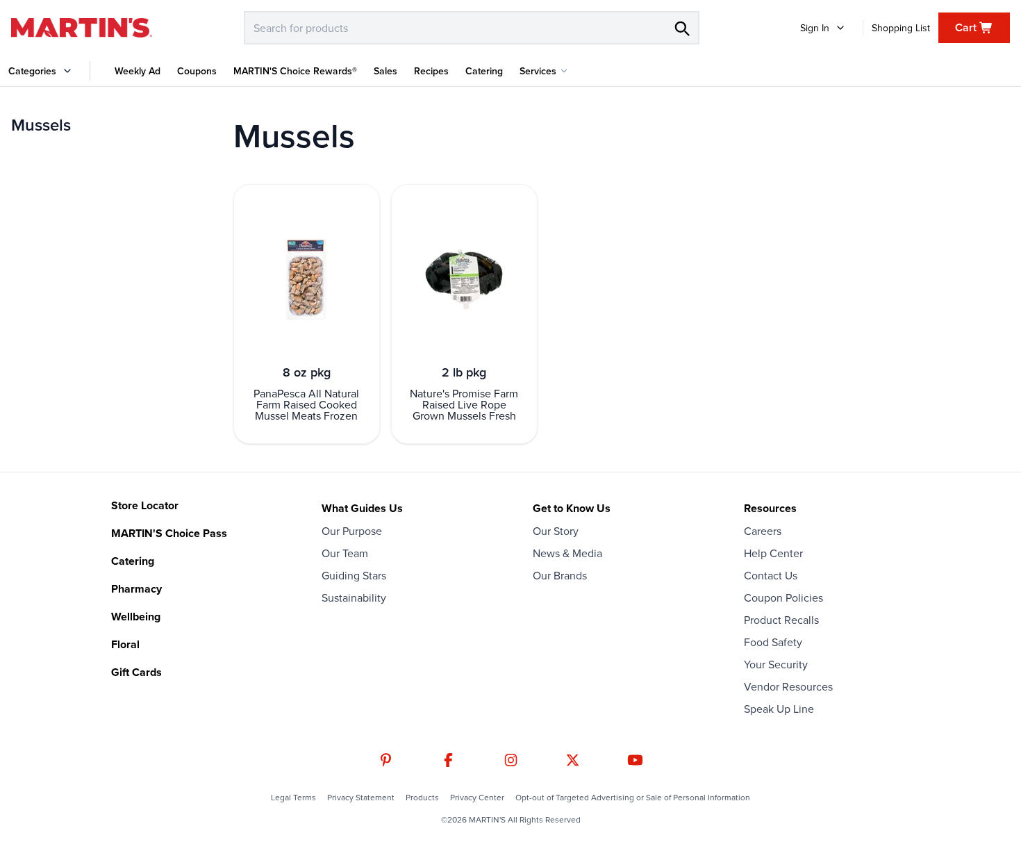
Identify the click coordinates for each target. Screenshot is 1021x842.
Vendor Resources (788, 686)
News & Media (567, 553)
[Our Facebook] (448, 760)
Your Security (776, 664)
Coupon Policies (783, 597)
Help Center (773, 553)
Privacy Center (477, 797)
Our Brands (560, 575)
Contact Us (770, 575)
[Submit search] (681, 28)
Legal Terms (293, 797)
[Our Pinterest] (386, 760)
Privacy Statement (361, 797)
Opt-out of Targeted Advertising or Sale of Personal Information (632, 797)
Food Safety (773, 642)
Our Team (345, 553)
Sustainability (354, 597)
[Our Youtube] (635, 760)
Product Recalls (781, 619)
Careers (762, 530)
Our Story (556, 530)
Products (422, 797)
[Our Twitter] (572, 760)
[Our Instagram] (511, 760)
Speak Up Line (779, 708)
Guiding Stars (354, 575)
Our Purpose (352, 530)
